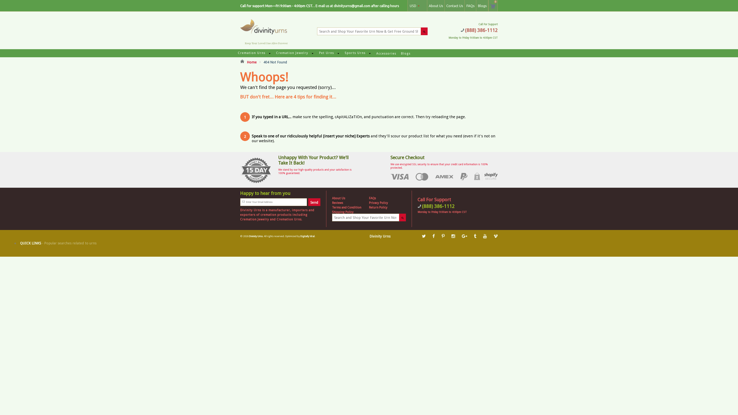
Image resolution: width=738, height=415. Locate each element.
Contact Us (454, 6)
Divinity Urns (256, 236)
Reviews (337, 203)
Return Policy (378, 207)
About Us (436, 6)
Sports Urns (355, 53)
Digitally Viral (307, 236)
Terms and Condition (346, 207)
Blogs (482, 6)
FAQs (470, 6)
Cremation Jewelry (292, 53)
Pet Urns (326, 53)
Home (251, 62)
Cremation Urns (251, 53)
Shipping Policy (343, 212)
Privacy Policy (378, 203)
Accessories (386, 53)
